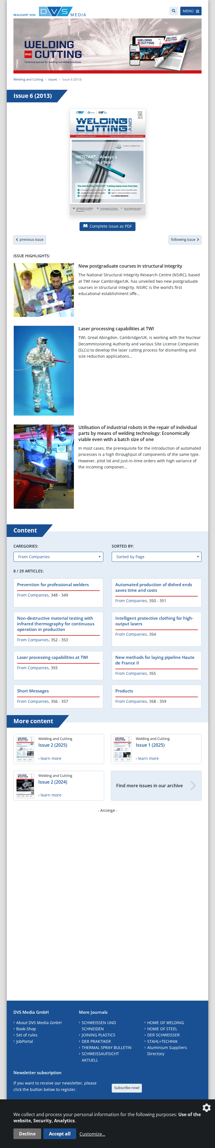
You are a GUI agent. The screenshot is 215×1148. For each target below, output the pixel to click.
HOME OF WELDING (165, 1022)
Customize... (92, 1134)
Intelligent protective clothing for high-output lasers (154, 620)
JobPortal (24, 1041)
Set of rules (27, 1035)
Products (124, 691)
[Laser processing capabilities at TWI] (44, 372)
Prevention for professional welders (53, 584)
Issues (52, 79)
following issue (184, 239)
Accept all (60, 1134)
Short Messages (33, 691)
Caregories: (25, 546)
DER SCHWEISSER (163, 1035)
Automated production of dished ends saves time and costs (153, 587)
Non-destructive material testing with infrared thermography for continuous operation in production (55, 623)
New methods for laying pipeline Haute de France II (155, 660)
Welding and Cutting (28, 79)
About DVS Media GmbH (39, 1022)
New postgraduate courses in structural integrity (130, 266)
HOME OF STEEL (162, 1028)
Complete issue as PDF (110, 226)
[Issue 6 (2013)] (108, 163)
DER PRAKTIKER (96, 1041)
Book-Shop (26, 1028)
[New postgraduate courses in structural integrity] (44, 291)
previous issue (30, 239)
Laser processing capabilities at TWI (116, 329)
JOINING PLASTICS (98, 1035)
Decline (27, 1134)
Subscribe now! (126, 1087)
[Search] (173, 11)
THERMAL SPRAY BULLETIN (107, 1047)
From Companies (33, 595)
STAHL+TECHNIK (162, 1041)
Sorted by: (123, 546)
